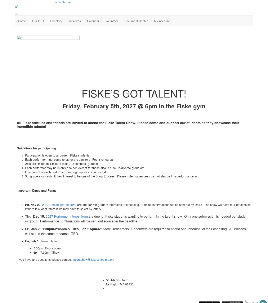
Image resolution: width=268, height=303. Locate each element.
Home (22, 21)
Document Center (136, 21)
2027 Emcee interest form (59, 205)
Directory (56, 21)
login (57, 2)
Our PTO (38, 21)
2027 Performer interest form (67, 216)
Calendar (93, 21)
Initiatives (74, 21)
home (67, 2)
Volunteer (112, 21)
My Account (162, 21)
